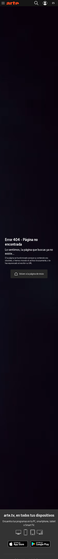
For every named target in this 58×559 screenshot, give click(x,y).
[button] (36, 3)
